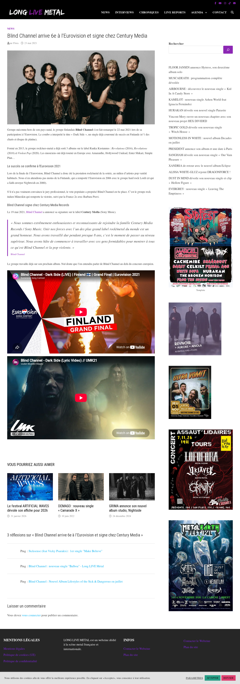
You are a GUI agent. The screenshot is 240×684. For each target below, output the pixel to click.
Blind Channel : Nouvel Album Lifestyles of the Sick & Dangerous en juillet (76, 581)
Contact (220, 12)
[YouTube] (220, 3)
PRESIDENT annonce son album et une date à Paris (200, 149)
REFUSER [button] (228, 677)
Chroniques (149, 12)
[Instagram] (225, 3)
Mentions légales (14, 649)
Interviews (124, 12)
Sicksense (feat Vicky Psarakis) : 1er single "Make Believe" (65, 551)
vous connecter (31, 615)
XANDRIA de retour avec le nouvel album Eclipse (200, 166)
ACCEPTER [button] (212, 677)
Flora (15, 43)
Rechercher (176, 43)
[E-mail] (234, 3)
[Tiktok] (230, 3)
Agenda (197, 12)
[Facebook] (216, 3)
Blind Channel (34, 212)
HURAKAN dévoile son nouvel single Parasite (197, 110)
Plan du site (131, 655)
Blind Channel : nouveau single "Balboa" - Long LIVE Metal (66, 566)
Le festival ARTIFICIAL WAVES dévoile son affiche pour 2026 (28, 508)
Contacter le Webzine (137, 649)
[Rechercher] (228, 50)
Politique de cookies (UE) (19, 655)
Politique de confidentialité (20, 661)
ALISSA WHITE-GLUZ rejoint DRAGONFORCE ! (200, 172)
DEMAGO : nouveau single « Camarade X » (76, 508)
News (105, 12)
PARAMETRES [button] (194, 678)
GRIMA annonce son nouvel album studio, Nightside (128, 508)
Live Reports (175, 12)
